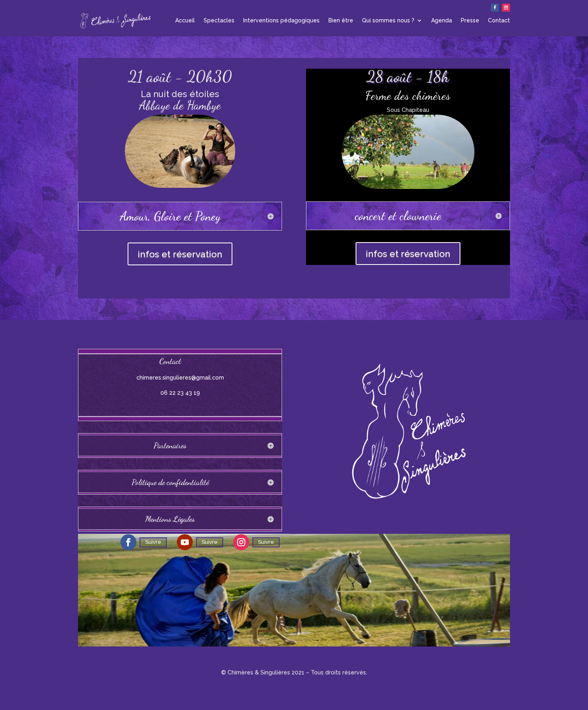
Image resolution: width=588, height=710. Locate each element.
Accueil (185, 20)
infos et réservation (180, 254)
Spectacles (219, 20)
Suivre (153, 542)
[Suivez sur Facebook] (495, 8)
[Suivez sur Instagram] (506, 8)
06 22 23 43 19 (180, 393)
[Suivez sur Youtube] (185, 542)
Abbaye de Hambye (180, 105)
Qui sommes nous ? (388, 20)
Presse (470, 20)
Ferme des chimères (407, 95)
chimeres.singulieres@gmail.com (180, 377)
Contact (499, 20)
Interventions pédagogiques (281, 20)
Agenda (441, 20)
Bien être (340, 20)
